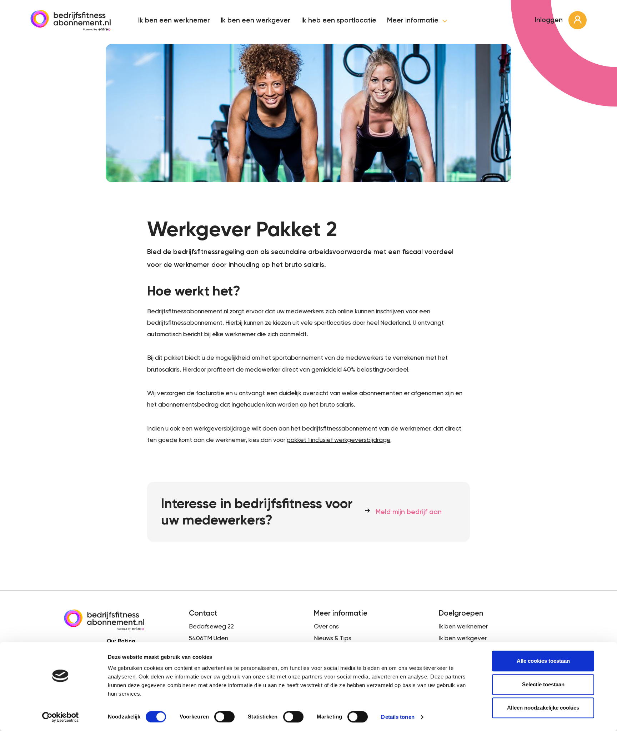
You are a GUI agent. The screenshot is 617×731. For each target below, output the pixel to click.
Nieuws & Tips (332, 638)
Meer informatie (413, 20)
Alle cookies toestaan (543, 661)
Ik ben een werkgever (255, 20)
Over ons (326, 626)
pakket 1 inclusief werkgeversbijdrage (338, 439)
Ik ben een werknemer (174, 20)
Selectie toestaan (543, 684)
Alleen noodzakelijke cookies (543, 708)
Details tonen (397, 717)
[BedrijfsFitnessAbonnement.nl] (70, 20)
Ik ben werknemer (463, 626)
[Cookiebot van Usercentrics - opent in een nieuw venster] (60, 717)
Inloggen (550, 20)
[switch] (224, 716)
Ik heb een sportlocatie (338, 20)
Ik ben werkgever (463, 638)
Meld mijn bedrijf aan (409, 512)
